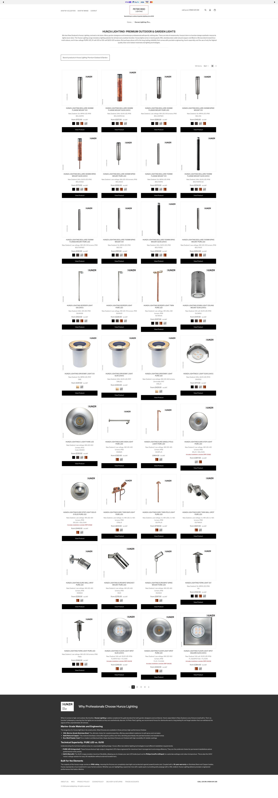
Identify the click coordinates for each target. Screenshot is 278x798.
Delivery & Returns (114, 782)
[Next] (274, 2)
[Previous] (3, 2)
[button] (206, 66)
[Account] (210, 10)
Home (129, 22)
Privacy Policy (83, 782)
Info (73, 782)
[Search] (205, 10)
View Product (79, 130)
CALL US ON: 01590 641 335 (207, 782)
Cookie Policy (98, 782)
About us (64, 782)
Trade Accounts (132, 782)
